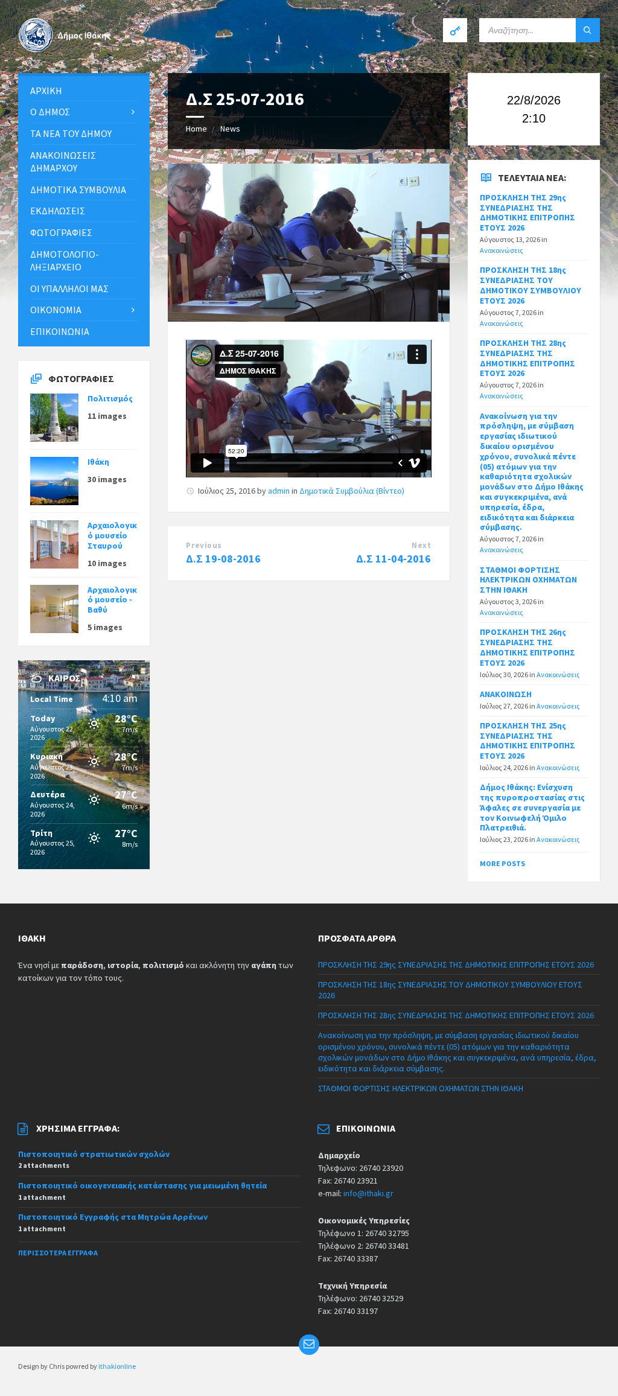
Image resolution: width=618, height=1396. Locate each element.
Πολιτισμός (110, 398)
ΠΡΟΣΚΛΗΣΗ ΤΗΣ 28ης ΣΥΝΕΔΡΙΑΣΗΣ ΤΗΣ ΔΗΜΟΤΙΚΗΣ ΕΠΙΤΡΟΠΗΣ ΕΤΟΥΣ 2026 (527, 357)
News (230, 128)
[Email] (309, 1344)
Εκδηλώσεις (57, 211)
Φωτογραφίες (61, 232)
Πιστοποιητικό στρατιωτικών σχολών (94, 1154)
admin (279, 490)
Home (196, 128)
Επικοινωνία (59, 331)
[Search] (588, 30)
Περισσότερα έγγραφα (58, 1252)
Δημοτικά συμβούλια (78, 189)
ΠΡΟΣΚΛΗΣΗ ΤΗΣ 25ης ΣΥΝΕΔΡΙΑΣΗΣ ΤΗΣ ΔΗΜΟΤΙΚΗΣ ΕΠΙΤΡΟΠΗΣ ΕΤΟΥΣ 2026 (527, 740)
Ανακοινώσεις (501, 250)
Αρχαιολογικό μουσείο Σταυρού (112, 535)
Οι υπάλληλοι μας (69, 288)
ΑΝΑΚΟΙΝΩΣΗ (506, 694)
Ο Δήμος (50, 112)
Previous (203, 545)
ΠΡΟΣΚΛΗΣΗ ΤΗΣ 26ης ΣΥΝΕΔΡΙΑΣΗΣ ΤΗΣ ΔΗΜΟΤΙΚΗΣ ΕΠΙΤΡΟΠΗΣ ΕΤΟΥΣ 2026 (527, 647)
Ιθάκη (98, 461)
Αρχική (46, 90)
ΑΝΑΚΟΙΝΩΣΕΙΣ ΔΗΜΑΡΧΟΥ (63, 161)
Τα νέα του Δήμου (71, 133)
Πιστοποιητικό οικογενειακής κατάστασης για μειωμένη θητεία (142, 1185)
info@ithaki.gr (368, 1193)
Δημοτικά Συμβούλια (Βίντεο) (351, 490)
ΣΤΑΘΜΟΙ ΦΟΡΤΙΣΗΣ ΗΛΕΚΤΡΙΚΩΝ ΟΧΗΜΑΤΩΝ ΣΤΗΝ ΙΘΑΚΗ (528, 580)
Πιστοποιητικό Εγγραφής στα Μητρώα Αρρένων (113, 1216)
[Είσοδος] (455, 30)
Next (421, 545)
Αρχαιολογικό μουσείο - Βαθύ (112, 600)
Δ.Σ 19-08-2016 (223, 559)
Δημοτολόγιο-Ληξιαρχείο (64, 260)
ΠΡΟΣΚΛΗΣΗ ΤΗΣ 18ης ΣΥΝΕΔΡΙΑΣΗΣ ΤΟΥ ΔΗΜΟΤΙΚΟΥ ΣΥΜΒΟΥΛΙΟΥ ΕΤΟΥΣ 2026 (530, 284)
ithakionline (117, 1366)
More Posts (502, 863)
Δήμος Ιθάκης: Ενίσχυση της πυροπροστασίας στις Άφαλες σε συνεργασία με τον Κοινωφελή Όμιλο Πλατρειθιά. (532, 807)
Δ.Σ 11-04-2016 (393, 559)
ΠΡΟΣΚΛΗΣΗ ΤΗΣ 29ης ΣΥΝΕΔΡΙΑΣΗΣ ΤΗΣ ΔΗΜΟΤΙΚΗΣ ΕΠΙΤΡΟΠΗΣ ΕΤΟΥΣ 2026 (527, 212)
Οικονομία (55, 310)
